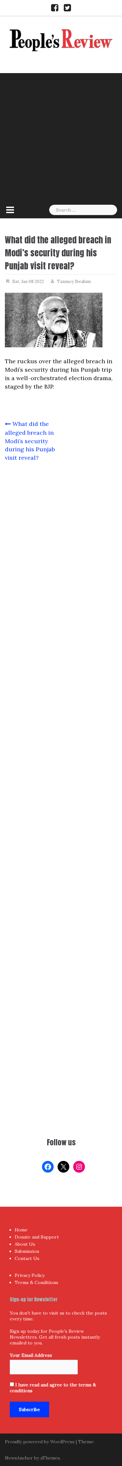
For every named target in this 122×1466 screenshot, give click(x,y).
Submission (27, 1251)
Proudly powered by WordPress (40, 1442)
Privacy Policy (30, 1275)
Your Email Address (31, 1355)
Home (21, 1230)
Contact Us (27, 1258)
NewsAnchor (19, 1458)
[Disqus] (61, 723)
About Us (25, 1244)
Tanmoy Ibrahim (74, 281)
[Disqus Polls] (61, 553)
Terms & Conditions (36, 1282)
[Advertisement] (61, 137)
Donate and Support (37, 1237)
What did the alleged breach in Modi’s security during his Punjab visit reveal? (30, 440)
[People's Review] (61, 39)
